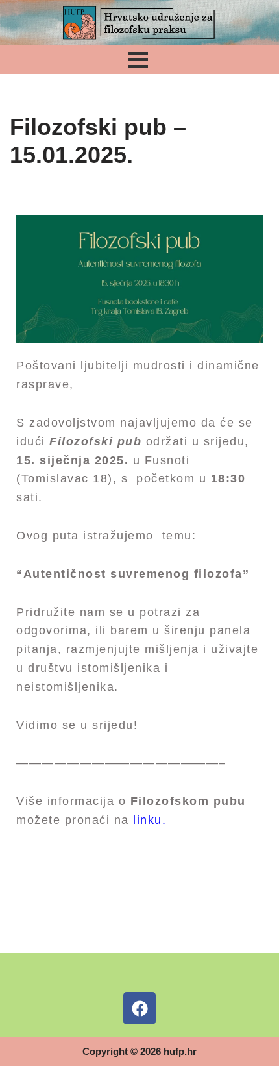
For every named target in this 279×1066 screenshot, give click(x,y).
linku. (149, 819)
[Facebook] (139, 1008)
